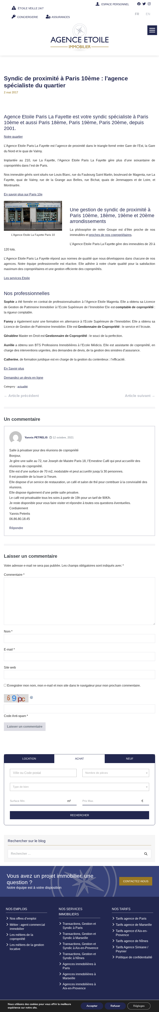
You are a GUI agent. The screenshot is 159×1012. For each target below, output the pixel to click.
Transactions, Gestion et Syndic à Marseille (79, 936)
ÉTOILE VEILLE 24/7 (30, 8)
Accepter (91, 1006)
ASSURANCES (61, 17)
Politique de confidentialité (134, 957)
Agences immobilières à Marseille (79, 976)
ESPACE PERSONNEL (115, 4)
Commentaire (14, 574)
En (148, 14)
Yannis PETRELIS (36, 437)
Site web (10, 667)
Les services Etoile (17, 278)
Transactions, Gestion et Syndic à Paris (79, 925)
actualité (22, 386)
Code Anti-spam (15, 716)
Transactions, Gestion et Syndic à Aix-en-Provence (80, 946)
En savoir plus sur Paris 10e (23, 194)
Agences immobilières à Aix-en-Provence (79, 986)
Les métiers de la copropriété (21, 937)
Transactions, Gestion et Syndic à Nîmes (79, 956)
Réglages (139, 1006)
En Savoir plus (14, 368)
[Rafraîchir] (31, 696)
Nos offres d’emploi (23, 918)
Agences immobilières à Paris (79, 966)
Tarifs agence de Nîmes (132, 941)
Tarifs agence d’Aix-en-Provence (131, 933)
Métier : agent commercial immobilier (27, 926)
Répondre (16, 528)
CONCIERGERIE (27, 17)
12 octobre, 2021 (63, 437)
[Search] (145, 853)
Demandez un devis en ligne (23, 377)
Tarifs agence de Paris (131, 918)
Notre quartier (13, 136)
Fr (137, 14)
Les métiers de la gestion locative (27, 947)
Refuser (115, 1006)
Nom (8, 631)
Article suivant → (140, 396)
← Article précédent (21, 396)
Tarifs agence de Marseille (134, 924)
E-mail (9, 649)
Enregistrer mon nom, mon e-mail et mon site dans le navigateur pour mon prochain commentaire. (74, 685)
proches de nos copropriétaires (110, 235)
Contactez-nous (135, 881)
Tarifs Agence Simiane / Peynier (132, 949)
